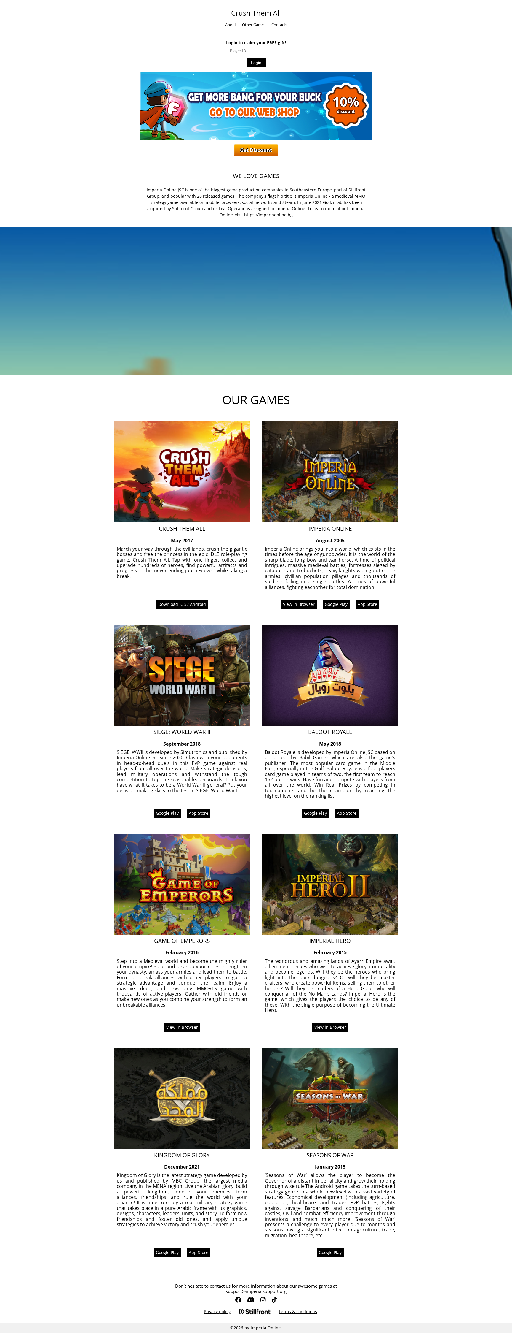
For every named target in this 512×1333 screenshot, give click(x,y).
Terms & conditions (298, 1311)
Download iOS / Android (182, 604)
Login (256, 62)
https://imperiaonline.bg (268, 215)
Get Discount (256, 150)
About (230, 24)
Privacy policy (217, 1311)
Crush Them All (256, 13)
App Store (367, 604)
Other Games (253, 24)
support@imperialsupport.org (256, 1291)
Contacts (279, 24)
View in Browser (299, 604)
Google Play (336, 604)
